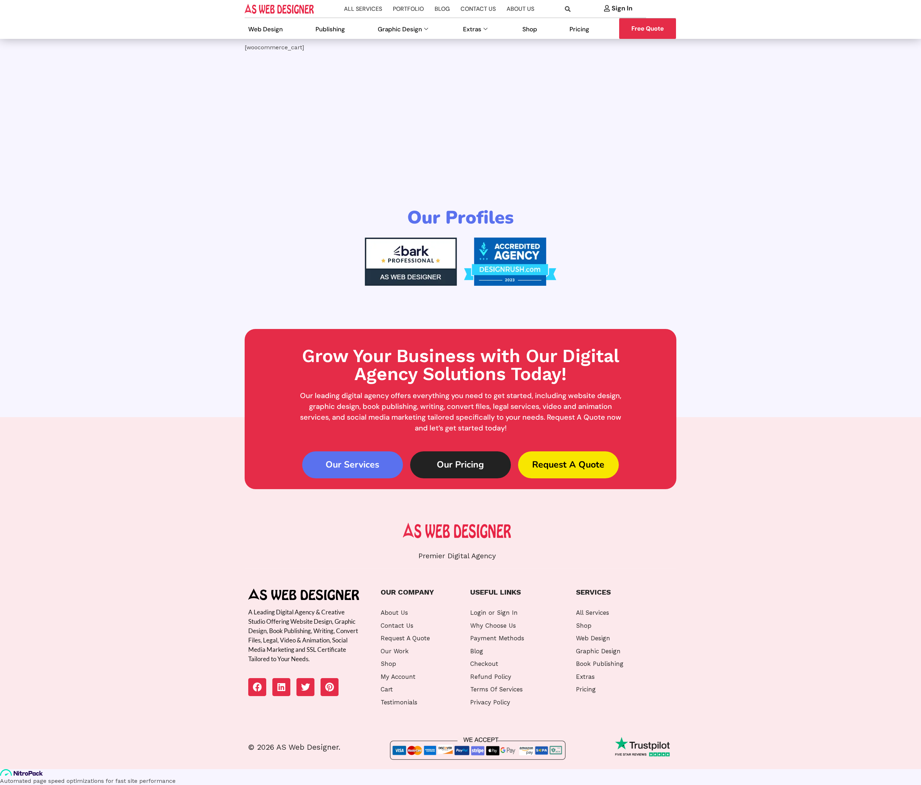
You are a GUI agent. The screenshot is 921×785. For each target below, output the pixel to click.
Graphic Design (400, 29)
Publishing (330, 29)
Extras (472, 29)
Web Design (265, 29)
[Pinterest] (330, 687)
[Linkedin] (281, 687)
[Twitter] (305, 687)
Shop (529, 29)
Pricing (579, 29)
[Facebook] (257, 687)
